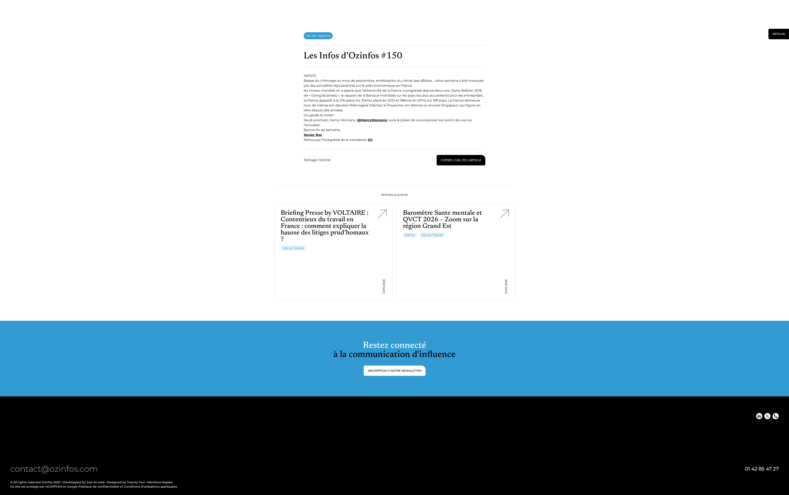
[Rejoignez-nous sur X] (767, 416)
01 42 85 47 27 (762, 469)
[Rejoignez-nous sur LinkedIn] (759, 416)
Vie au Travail (293, 248)
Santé (410, 235)
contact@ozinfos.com (54, 469)
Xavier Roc (313, 135)
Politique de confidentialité (98, 486)
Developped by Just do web (84, 482)
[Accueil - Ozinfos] (18, 13)
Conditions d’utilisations (141, 486)
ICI (370, 140)
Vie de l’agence (318, 36)
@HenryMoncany (372, 120)
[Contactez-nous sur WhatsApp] (776, 416)
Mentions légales (160, 482)
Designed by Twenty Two (126, 482)
